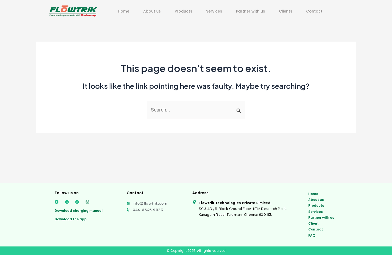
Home (123, 11)
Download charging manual (79, 210)
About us (152, 11)
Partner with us (250, 11)
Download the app (71, 219)
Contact (314, 11)
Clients (285, 11)
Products (183, 11)
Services (214, 11)
